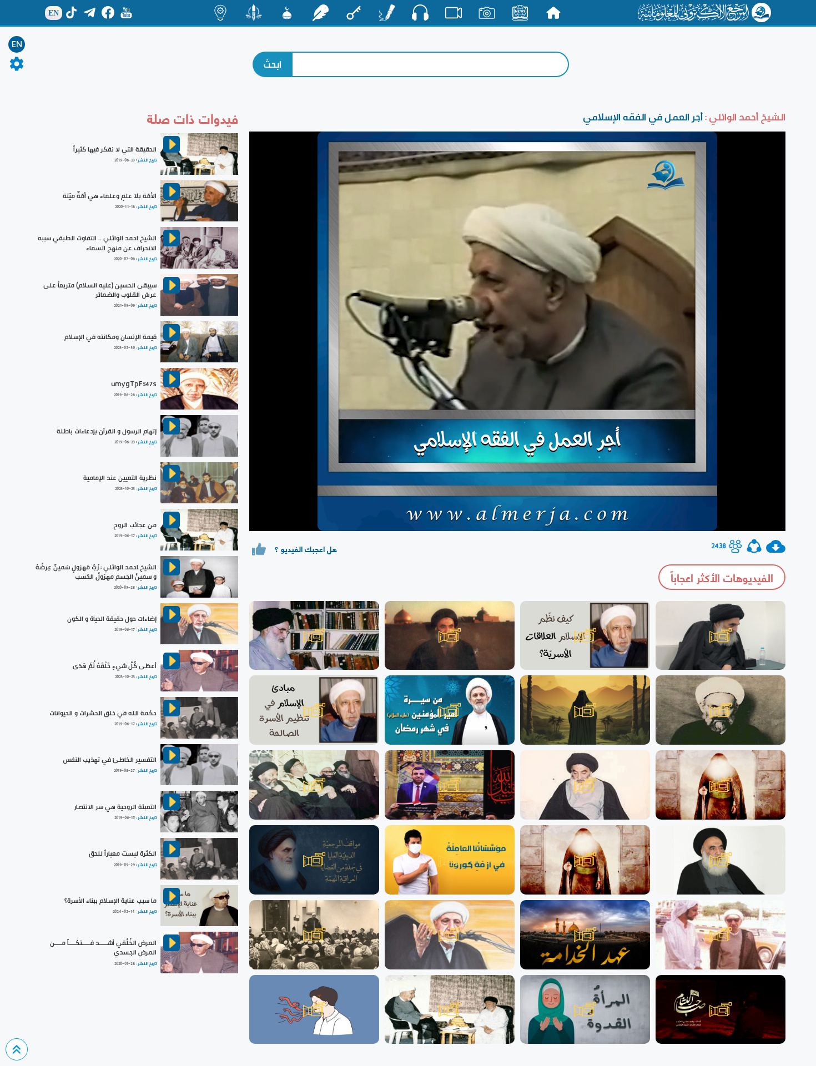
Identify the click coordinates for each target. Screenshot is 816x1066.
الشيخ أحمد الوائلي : (744, 117)
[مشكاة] (287, 12)
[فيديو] (453, 12)
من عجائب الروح (135, 525)
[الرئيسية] (553, 12)
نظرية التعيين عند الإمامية (120, 478)
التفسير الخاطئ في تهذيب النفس (110, 760)
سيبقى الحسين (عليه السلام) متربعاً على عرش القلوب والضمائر (100, 290)
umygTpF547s (134, 384)
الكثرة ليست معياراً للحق (123, 853)
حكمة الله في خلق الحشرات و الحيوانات (103, 713)
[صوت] (420, 12)
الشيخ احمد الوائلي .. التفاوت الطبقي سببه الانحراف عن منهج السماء (97, 243)
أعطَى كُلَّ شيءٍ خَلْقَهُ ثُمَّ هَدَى (115, 666)
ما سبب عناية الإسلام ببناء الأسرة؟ (110, 901)
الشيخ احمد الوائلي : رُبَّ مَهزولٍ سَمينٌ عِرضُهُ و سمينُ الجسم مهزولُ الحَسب (96, 572)
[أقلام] (387, 12)
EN (17, 44)
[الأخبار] (520, 12)
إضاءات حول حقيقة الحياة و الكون (112, 619)
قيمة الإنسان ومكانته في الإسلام (110, 337)
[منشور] (253, 12)
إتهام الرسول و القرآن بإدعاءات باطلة (107, 431)
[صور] (486, 12)
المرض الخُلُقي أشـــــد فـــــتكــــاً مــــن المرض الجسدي (103, 947)
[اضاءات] (220, 12)
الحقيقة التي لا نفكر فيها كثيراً (115, 149)
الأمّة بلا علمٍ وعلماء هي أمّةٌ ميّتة (110, 196)
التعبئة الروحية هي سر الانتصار (115, 807)
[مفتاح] (353, 12)
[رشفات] (320, 12)
